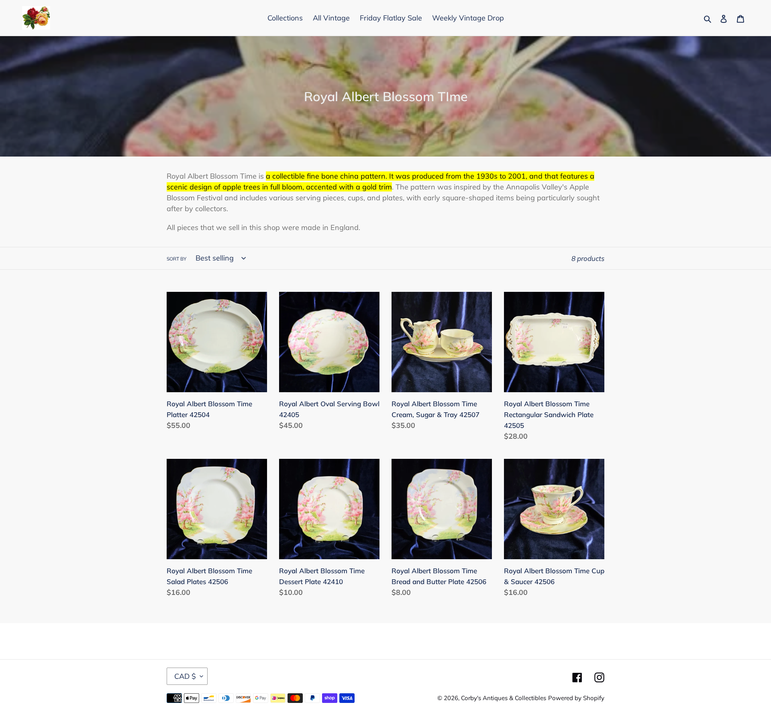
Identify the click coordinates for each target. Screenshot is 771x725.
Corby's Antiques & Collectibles (503, 698)
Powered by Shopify (576, 698)
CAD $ (185, 676)
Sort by (176, 259)
